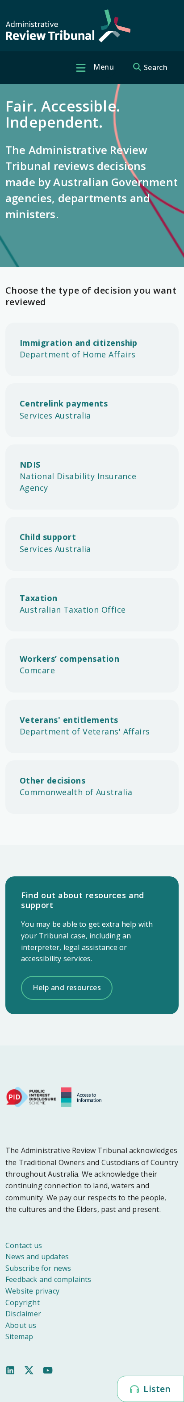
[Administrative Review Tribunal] (67, 26)
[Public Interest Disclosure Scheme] (31, 1096)
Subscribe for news (38, 1268)
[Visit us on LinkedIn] (10, 1369)
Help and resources (67, 987)
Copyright (22, 1302)
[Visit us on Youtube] (48, 1369)
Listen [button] (156, 1389)
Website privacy (32, 1291)
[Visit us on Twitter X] (29, 1369)
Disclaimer (23, 1314)
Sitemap (19, 1336)
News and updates (37, 1256)
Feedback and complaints (48, 1279)
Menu (103, 67)
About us (21, 1325)
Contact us (23, 1245)
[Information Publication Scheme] (83, 1096)
